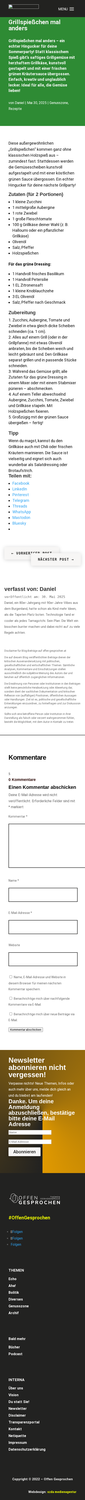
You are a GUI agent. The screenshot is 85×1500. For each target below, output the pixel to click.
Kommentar (17, 816)
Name (13, 880)
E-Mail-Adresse (20, 913)
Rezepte (15, 109)
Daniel (19, 103)
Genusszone (58, 103)
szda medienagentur (61, 1492)
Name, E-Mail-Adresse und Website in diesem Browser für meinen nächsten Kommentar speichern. (37, 983)
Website (14, 945)
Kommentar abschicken (25, 1029)
